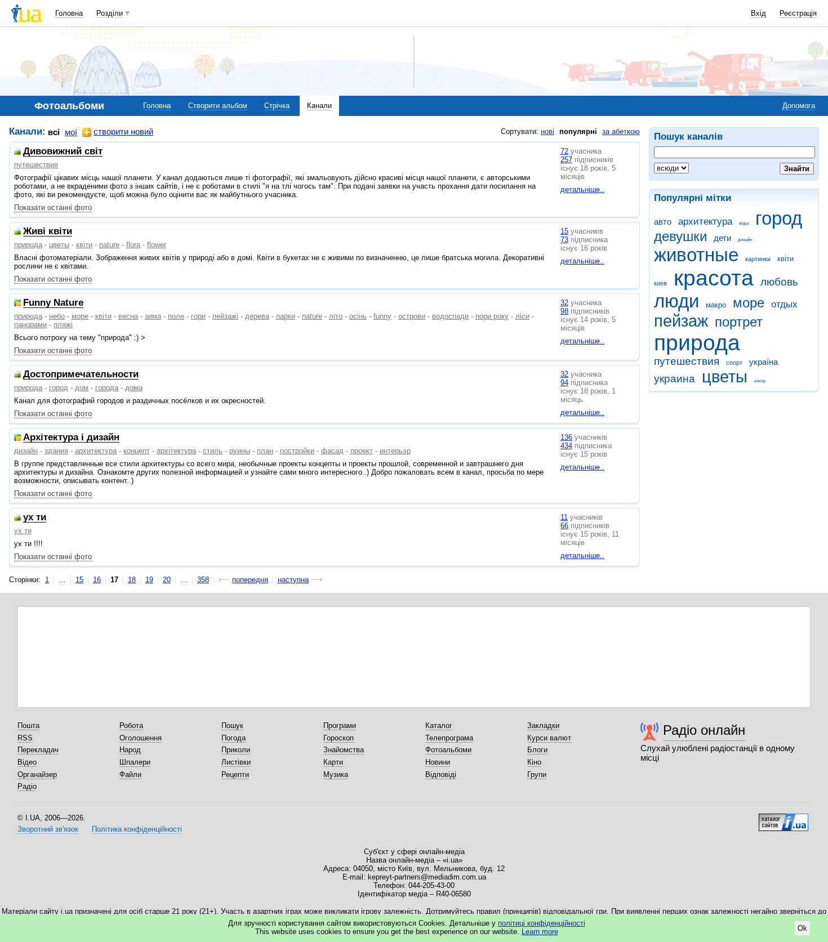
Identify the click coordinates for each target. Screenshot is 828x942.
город (778, 218)
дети (722, 238)
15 (564, 231)
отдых (784, 304)
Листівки (236, 762)
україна (763, 362)
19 (149, 579)
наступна (293, 579)
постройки (297, 451)
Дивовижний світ (63, 152)
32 (564, 302)
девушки (680, 236)
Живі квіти (47, 231)
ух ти (34, 518)
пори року (492, 316)
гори (198, 316)
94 (564, 382)
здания (56, 451)
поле (176, 316)
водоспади (450, 316)
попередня (250, 579)
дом (81, 387)
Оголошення (140, 738)
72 (564, 151)
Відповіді (440, 774)
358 (203, 579)
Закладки (543, 725)
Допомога (798, 105)
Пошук (232, 725)
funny (382, 316)
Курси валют (549, 738)
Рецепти (235, 774)
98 (564, 311)
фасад (332, 451)
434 (566, 445)
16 (97, 579)
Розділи (109, 13)
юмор (759, 380)
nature (109, 244)
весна (128, 316)
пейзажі (225, 316)
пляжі (63, 324)
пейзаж (681, 321)
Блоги (537, 749)
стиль (212, 451)
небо (57, 316)
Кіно (534, 762)
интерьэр (395, 451)
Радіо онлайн (704, 730)
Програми (339, 725)
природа (697, 343)
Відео (27, 762)
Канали (319, 105)
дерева (257, 316)
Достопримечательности (81, 375)
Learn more (540, 931)
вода (744, 223)
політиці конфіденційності (541, 923)
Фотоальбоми (448, 749)
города (106, 387)
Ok (802, 928)
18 (132, 579)
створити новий (123, 131)
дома (134, 387)
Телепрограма (449, 738)
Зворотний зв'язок (47, 829)
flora (133, 244)
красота (714, 278)
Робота (131, 725)
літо (335, 316)
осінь (358, 316)
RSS (25, 738)
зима (153, 316)
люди (676, 301)
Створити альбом (217, 105)
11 (564, 517)
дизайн (745, 239)
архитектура (705, 221)
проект (361, 451)
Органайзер (37, 774)
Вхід (758, 13)
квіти (785, 259)
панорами (30, 324)
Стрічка (277, 105)
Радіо (27, 786)
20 (167, 579)
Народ (130, 749)
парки (285, 316)
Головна (69, 13)
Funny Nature (53, 303)
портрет (739, 322)
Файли (130, 774)
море (748, 303)
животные (696, 254)
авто (662, 221)
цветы (724, 377)
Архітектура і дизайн (71, 438)
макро (716, 305)
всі (54, 132)
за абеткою (621, 131)
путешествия (686, 361)
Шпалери (134, 762)
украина (674, 379)
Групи (536, 774)
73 (564, 239)
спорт (734, 362)
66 (564, 525)
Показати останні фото (53, 207)
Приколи (235, 749)
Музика (335, 774)
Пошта (28, 725)
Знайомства (343, 749)
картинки (758, 259)
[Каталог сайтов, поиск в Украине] (783, 818)
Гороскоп (338, 738)
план (265, 451)
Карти (333, 762)
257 (566, 159)
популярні (578, 131)
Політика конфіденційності (137, 829)
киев (660, 283)
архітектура (176, 451)
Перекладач (38, 749)
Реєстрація (798, 13)
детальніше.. (582, 189)
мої (71, 132)
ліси (522, 316)
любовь (779, 282)
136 (566, 437)
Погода (233, 738)
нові (547, 131)
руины (239, 451)
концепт (136, 451)
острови (411, 316)
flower (156, 244)
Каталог (438, 725)
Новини (437, 762)
